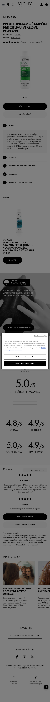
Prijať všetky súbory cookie (25, 363)
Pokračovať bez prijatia (40, 336)
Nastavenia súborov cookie (25, 357)
